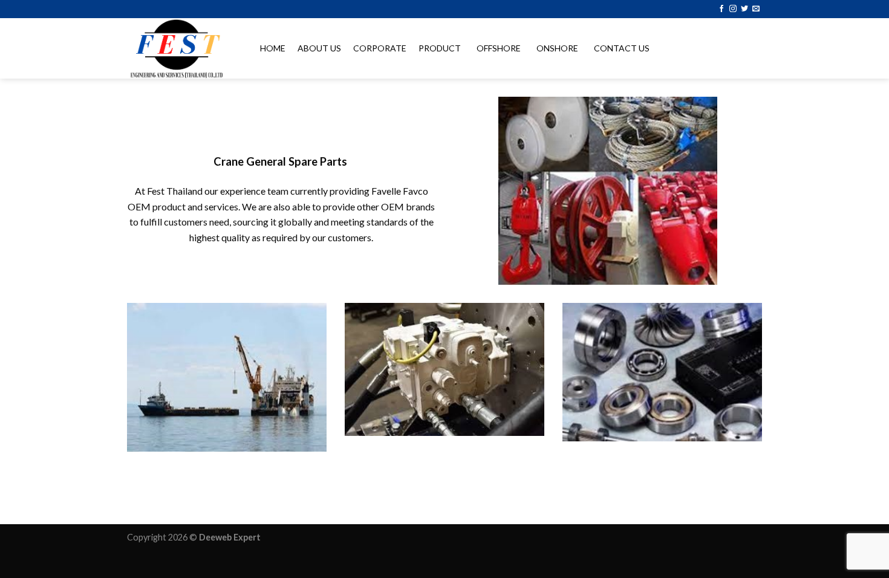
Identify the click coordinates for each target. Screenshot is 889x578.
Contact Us (622, 48)
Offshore (499, 48)
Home (272, 48)
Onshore (557, 48)
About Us (319, 48)
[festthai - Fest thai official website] (181, 48)
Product (439, 48)
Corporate (379, 48)
